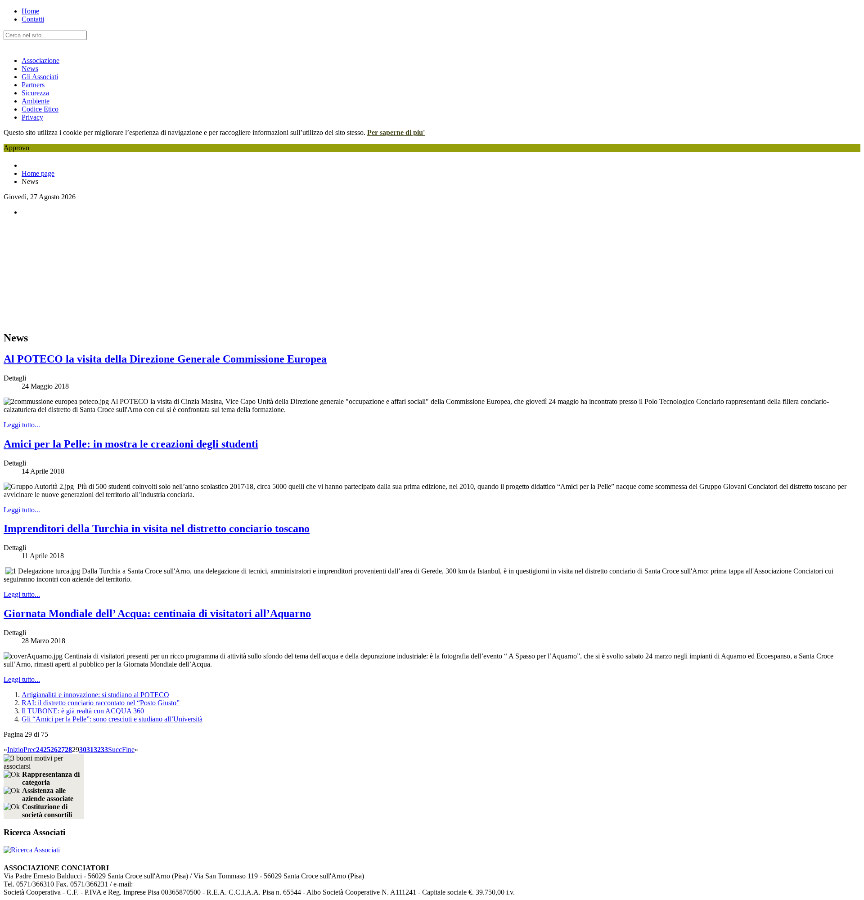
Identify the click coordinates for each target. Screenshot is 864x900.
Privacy (32, 117)
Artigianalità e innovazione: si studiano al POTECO (95, 695)
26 (54, 749)
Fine (128, 749)
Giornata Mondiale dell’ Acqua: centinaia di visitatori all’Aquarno (157, 613)
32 (97, 749)
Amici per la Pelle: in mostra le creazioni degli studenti (131, 444)
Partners (33, 85)
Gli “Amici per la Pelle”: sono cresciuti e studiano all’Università (112, 719)
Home (30, 11)
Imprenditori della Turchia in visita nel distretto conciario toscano (157, 528)
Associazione (40, 60)
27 (61, 749)
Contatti (33, 19)
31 (90, 749)
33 (104, 749)
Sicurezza (35, 93)
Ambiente (36, 101)
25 (46, 749)
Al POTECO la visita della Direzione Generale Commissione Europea (165, 359)
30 (82, 749)
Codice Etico (40, 109)
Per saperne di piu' (396, 132)
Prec (29, 749)
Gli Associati (40, 77)
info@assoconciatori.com (169, 884)
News (30, 68)
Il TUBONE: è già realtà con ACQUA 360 (83, 711)
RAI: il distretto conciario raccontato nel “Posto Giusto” (101, 703)
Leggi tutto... (22, 425)
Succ (115, 749)
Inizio (15, 749)
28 (68, 749)
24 (39, 749)
